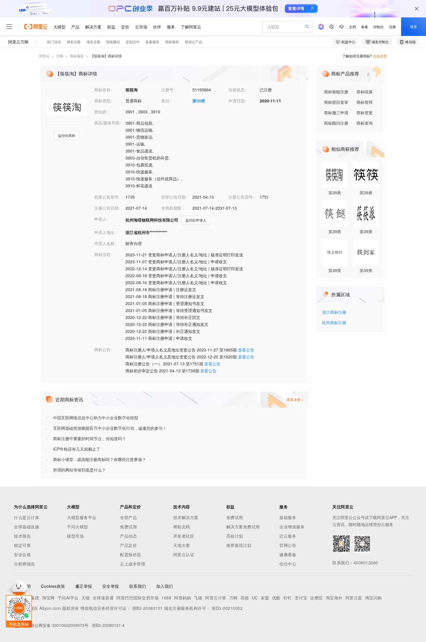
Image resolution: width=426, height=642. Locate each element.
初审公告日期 (173, 197)
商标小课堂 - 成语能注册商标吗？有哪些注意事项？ (99, 459)
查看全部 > (295, 399)
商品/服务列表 (107, 123)
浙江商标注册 (334, 312)
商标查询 (364, 123)
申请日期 (236, 101)
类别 (165, 101)
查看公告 (246, 350)
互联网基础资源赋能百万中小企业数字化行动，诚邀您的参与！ (110, 428)
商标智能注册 (336, 92)
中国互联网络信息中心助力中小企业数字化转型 (95, 417)
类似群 (100, 112)
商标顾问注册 (336, 123)
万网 (59, 55)
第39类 (198, 101)
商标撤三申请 (336, 112)
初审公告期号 (106, 197)
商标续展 (364, 92)
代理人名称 (104, 243)
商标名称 (102, 90)
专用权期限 (171, 208)
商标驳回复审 (336, 102)
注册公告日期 (106, 208)
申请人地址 (104, 232)
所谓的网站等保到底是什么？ (79, 470)
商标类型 (102, 101)
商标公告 (102, 349)
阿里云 (44, 55)
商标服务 (77, 55)
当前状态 (236, 90)
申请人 (100, 219)
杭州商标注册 (334, 323)
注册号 (167, 90)
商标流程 (102, 254)
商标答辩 (364, 102)
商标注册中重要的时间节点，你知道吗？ (89, 438)
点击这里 (380, 55)
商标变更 (364, 112)
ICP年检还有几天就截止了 (76, 449)
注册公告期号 (240, 197)
